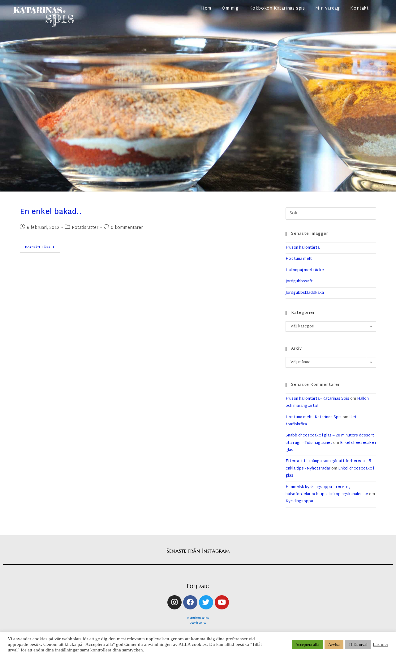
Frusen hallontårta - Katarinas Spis (317, 398)
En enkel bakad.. (51, 212)
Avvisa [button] (334, 644)
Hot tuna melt (299, 259)
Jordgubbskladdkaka (305, 293)
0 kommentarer (127, 228)
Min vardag (327, 8)
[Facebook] (190, 602)
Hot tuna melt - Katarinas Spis (314, 417)
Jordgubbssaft (299, 281)
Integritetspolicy (198, 618)
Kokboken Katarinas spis (277, 8)
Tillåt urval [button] (358, 644)
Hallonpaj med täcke (305, 270)
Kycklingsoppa (299, 501)
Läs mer (380, 644)
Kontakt (359, 8)
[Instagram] (174, 602)
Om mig (230, 8)
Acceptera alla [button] (307, 644)
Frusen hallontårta (303, 247)
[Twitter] (206, 602)
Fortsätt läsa (42, 246)
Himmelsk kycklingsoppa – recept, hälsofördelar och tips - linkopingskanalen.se (327, 490)
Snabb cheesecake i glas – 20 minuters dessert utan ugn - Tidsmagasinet (330, 439)
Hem (206, 8)
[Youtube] (222, 602)
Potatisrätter (85, 228)
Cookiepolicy (198, 623)
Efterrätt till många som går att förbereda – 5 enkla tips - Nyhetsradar (328, 464)
